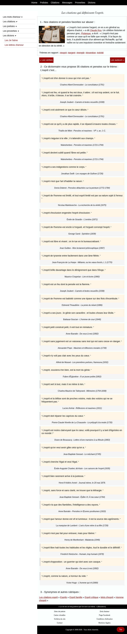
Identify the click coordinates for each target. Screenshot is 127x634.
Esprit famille (75, 597)
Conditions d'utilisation (105, 619)
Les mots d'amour (13, 17)
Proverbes (80, 2)
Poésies (44, 2)
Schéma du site (59, 619)
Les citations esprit (48, 597)
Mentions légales (104, 623)
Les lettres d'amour (14, 45)
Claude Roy (95, 30)
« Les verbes (46, 60)
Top (120, 629)
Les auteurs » (117, 60)
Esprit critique (91, 597)
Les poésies (10, 26)
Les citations (10, 21)
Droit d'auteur (104, 611)
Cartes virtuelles (59, 615)
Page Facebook (104, 615)
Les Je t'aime (11, 40)
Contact (60, 623)
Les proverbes (11, 31)
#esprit (63, 52)
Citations (55, 2)
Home (34, 2)
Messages (67, 2)
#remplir (81, 52)
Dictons (91, 2)
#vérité (100, 52)
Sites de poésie (59, 611)
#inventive (91, 52)
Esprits (63, 597)
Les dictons (9, 35)
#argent (71, 52)
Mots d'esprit (107, 597)
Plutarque (86, 33)
